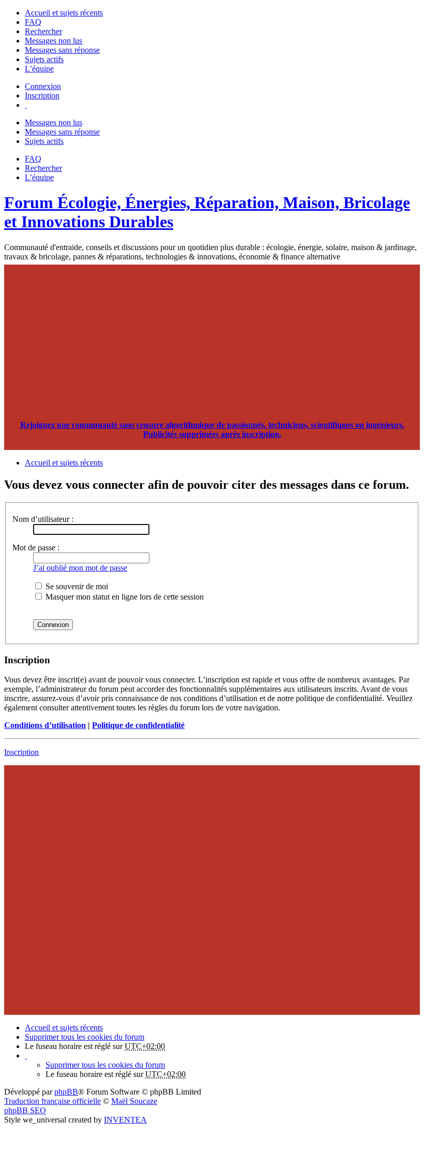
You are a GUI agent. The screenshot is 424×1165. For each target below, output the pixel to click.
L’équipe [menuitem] (39, 68)
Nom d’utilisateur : (42, 519)
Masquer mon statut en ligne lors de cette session (123, 596)
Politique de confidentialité (138, 725)
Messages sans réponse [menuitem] (62, 50)
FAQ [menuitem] (33, 22)
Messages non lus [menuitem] (53, 40)
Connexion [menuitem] (43, 86)
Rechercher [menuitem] (43, 31)
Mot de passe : (35, 547)
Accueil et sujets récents (64, 1027)
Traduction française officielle (52, 1101)
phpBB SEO (25, 1110)
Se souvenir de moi (75, 586)
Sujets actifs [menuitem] (44, 59)
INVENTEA (125, 1119)
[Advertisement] (212, 337)
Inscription (21, 752)
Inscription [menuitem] (42, 95)
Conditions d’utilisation (45, 725)
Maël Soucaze (134, 1101)
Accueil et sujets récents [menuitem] (64, 12)
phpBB (66, 1091)
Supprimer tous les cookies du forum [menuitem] (84, 1036)
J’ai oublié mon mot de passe (80, 567)
